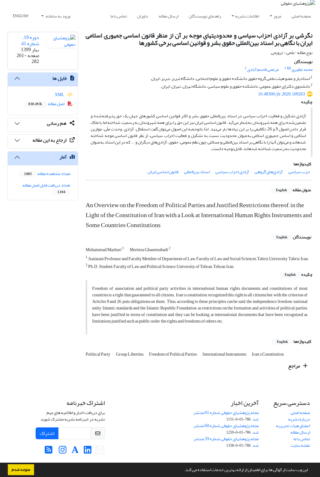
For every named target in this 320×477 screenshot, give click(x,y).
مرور (277, 16)
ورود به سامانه (57, 16)
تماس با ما (118, 16)
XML (60, 94)
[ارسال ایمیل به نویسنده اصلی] (289, 68)
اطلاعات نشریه (247, 16)
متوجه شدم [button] (21, 469)
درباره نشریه (299, 419)
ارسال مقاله (168, 16)
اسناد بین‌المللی (197, 172)
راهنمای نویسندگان (205, 16)
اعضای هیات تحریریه (293, 425)
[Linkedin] (87, 451)
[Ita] (100, 451)
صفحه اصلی (301, 16)
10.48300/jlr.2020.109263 (281, 94)
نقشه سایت (300, 445)
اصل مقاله (46, 104)
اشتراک (47, 433)
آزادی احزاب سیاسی (232, 172)
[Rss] (48, 451)
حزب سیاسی (299, 172)
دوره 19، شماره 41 (30, 40)
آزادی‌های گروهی (269, 172)
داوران (142, 16)
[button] (182, 470)
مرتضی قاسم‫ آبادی (263, 69)
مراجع (294, 366)
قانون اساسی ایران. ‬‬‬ (162, 172)
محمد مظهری (302, 69)
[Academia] (75, 451)
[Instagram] (62, 451)
